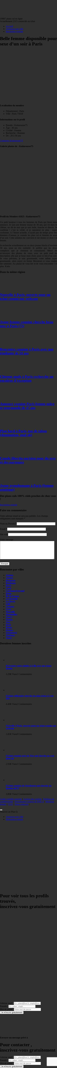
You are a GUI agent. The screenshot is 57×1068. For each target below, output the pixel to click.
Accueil (9, 26)
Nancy (9, 617)
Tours (9, 638)
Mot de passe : (6, 1009)
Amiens (9, 575)
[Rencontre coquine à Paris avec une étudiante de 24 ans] (11, 343)
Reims (9, 627)
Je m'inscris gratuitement (11, 1012)
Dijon (8, 593)
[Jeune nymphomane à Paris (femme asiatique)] (11, 479)
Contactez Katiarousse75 (11, 140)
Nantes (9, 619)
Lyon (8, 609)
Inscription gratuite (14, 31)
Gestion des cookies (32, 799)
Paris (8, 625)
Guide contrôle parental (11, 799)
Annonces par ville (14, 29)
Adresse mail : (6, 1003)
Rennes (9, 630)
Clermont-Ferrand (15, 591)
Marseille (10, 611)
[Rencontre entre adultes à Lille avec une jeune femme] (17, 660)
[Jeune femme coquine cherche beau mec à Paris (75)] (11, 316)
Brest (8, 585)
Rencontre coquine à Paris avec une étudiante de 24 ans (26, 351)
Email (2, 529)
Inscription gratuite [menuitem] (14, 819)
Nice (8, 622)
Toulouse (10, 635)
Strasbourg (11, 632)
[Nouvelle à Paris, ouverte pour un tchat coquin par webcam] (11, 288)
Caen (8, 588)
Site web (4, 534)
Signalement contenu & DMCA (29, 801)
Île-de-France (12, 596)
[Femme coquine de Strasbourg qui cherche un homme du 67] (17, 780)
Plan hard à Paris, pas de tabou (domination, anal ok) (23, 433)
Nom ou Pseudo (7, 523)
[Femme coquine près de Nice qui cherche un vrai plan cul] (17, 750)
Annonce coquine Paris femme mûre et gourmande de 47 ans (27, 406)
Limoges (10, 606)
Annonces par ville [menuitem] (14, 816)
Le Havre (10, 601)
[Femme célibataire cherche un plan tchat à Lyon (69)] (17, 690)
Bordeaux (11, 583)
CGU (10, 804)
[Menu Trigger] (1, 809)
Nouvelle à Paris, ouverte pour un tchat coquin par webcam (25, 296)
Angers (9, 578)
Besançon (10, 580)
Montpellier (11, 614)
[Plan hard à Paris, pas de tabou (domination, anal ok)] (11, 425)
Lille (8, 604)
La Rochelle (12, 598)
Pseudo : (4, 1006)
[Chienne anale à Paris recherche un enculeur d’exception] (11, 370)
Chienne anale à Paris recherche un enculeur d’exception (26, 378)
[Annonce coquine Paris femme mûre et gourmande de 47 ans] (11, 397)
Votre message (6, 539)
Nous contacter (21, 804)
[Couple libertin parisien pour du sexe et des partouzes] (11, 452)
